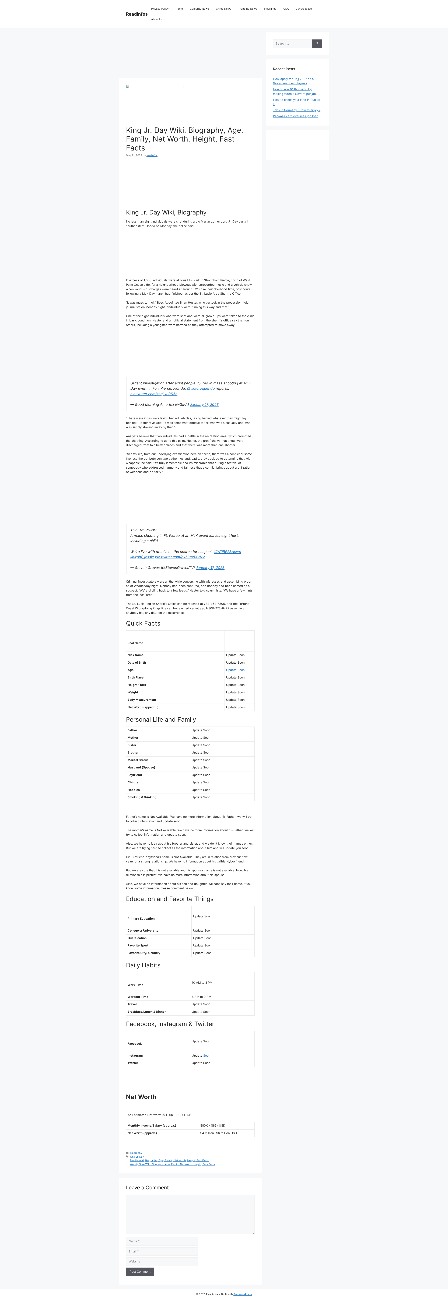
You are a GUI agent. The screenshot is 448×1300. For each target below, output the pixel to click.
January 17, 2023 (204, 404)
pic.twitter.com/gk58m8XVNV (180, 557)
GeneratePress (242, 1294)
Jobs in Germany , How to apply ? (296, 110)
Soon (206, 1055)
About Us (157, 19)
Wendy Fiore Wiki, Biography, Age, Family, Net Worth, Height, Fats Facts (172, 1164)
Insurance (270, 8)
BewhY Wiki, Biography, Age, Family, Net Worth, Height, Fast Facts (169, 1160)
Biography (136, 1152)
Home (179, 8)
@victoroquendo (201, 388)
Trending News (247, 8)
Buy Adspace (304, 8)
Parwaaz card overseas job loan (295, 116)
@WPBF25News (227, 551)
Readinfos (137, 14)
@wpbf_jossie (142, 557)
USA (286, 8)
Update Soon (235, 670)
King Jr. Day (137, 1156)
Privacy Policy (160, 8)
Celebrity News (199, 8)
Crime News (223, 8)
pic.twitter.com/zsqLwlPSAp (153, 394)
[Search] (317, 43)
